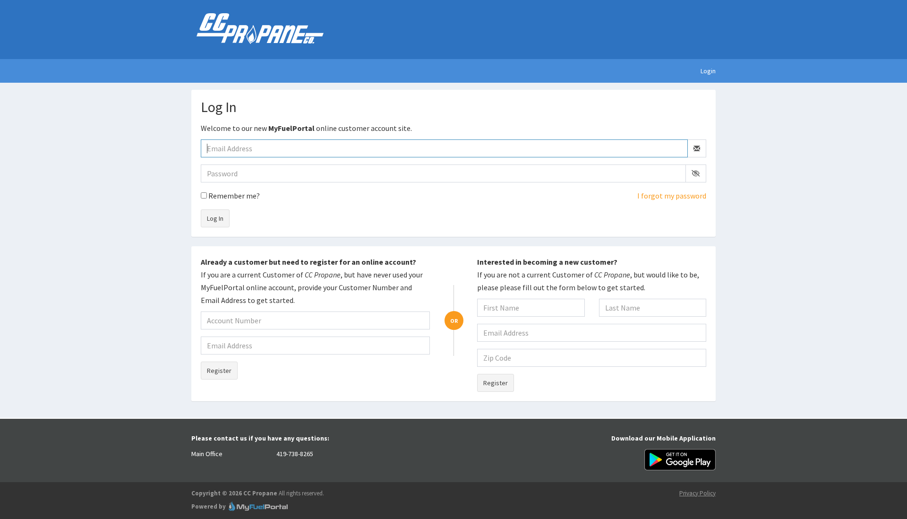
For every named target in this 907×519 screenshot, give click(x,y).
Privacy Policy (697, 493)
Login (708, 71)
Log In (215, 218)
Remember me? (233, 195)
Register (219, 370)
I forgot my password (671, 195)
